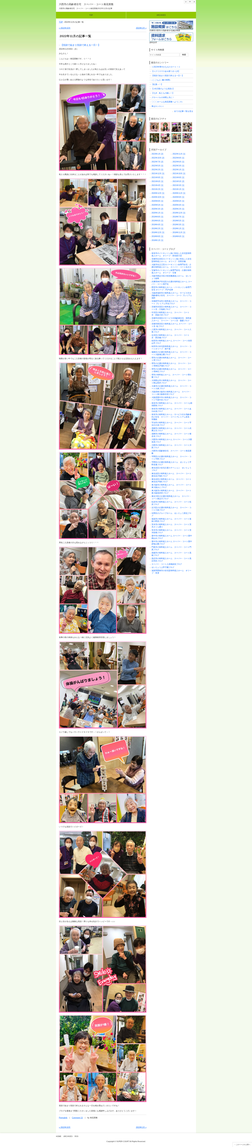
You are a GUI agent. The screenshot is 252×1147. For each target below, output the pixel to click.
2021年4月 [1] (157, 185)
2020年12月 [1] (158, 193)
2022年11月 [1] (179, 154)
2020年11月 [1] (179, 193)
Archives (161, 15)
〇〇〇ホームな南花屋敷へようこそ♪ (167, 102)
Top (91, 15)
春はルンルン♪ (158, 106)
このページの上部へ (243, 1144)
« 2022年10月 (64, 28)
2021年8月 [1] (178, 177)
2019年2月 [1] (157, 228)
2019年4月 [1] (157, 224)
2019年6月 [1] (157, 221)
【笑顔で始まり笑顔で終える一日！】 (80, 45)
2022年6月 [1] (178, 162)
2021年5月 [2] (178, 181)
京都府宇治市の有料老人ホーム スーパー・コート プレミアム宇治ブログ (171, 302)
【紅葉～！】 (157, 84)
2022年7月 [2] (157, 162)
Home (58, 1136)
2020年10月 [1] (158, 197)
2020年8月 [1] (157, 201)
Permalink (63, 1118)
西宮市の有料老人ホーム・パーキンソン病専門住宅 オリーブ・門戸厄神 (171, 288)
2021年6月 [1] (157, 181)
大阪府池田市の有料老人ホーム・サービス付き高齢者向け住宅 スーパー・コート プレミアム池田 (172, 295)
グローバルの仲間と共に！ (163, 97)
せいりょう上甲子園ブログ (163, 567)
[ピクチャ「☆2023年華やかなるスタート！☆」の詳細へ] (154, 123)
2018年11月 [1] (179, 232)
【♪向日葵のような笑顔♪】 (163, 89)
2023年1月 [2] (157, 154)
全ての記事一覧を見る (183, 111)
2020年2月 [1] (178, 209)
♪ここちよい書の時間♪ (161, 80)
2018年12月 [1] (158, 232)
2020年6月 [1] (178, 201)
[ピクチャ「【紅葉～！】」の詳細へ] (154, 134)
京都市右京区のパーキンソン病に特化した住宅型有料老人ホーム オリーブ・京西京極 (171, 260)
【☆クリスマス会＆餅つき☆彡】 (166, 71)
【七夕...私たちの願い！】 (163, 93)
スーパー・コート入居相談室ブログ (167, 564)
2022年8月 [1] (178, 158)
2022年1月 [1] (178, 169)
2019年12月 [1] (179, 213)
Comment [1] (77, 1118)
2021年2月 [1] (157, 189)
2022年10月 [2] (158, 158)
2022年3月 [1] (178, 166)
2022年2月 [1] (157, 169)
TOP (61, 22)
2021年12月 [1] (158, 173)
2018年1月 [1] (157, 240)
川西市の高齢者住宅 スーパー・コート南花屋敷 (86, 4)
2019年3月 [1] (178, 224)
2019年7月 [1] (178, 217)
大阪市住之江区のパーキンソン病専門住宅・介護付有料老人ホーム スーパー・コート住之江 (171, 265)
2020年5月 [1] (157, 205)
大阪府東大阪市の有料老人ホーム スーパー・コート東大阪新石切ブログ (171, 393)
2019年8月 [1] (157, 217)
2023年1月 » (141, 28)
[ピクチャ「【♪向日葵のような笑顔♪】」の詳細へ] (165, 134)
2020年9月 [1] (178, 197)
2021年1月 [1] (178, 189)
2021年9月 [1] (157, 177)
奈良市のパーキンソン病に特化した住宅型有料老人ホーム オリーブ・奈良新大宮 (171, 254)
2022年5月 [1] (157, 166)
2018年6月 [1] (178, 236)
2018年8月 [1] (157, 236)
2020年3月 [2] (157, 209)
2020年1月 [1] (157, 213)
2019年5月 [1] (178, 221)
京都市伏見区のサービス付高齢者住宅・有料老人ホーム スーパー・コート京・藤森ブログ (171, 319)
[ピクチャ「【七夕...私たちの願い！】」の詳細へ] (176, 134)
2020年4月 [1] (178, 205)
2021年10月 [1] (179, 173)
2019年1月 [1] (178, 228)
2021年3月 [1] (178, 185)
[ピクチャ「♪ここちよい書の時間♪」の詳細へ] (187, 123)
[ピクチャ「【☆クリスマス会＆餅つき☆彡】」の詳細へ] (165, 123)
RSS (76, 1136)
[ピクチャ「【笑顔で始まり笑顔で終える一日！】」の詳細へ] (176, 123)
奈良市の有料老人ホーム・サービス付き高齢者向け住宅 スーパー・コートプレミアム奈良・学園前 (171, 416)
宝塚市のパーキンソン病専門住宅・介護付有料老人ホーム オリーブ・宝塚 (171, 271)
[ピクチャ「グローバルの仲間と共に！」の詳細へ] (187, 134)
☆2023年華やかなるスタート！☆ (166, 67)
